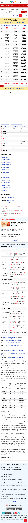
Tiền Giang (9, 357)
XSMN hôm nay (6, 157)
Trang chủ (3, 464)
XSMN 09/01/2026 (20, 22)
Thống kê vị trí (17, 467)
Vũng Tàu (13, 343)
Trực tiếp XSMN (6, 202)
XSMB (2, 5)
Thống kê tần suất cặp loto (7, 476)
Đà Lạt (21, 357)
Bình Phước (19, 353)
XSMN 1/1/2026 (6, 185)
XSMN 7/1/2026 (6, 170)
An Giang (14, 348)
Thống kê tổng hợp (16, 469)
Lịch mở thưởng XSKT (9, 338)
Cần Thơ (13, 345)
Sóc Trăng (19, 345)
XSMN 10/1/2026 (20, 88)
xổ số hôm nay (10, 200)
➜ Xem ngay (24, 12)
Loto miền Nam (5, 124)
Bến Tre (7, 343)
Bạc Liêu (18, 343)
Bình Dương (15, 25)
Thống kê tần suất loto (6, 474)
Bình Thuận (20, 348)
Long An (13, 353)
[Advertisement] (14, 108)
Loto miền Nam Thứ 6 (16, 124)
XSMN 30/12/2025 (6, 190)
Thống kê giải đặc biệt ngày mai (8, 479)
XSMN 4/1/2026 (6, 177)
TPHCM (8, 340)
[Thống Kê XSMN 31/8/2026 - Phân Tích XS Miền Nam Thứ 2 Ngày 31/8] (5, 224)
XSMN (7, 5)
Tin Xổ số (19, 479)
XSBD (16, 210)
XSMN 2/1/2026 (6, 182)
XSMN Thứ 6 (11, 22)
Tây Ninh (9, 348)
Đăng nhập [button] (24, 2)
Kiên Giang (15, 357)
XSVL (15, 206)
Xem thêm (14, 240)
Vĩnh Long (7, 25)
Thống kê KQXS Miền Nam (8, 219)
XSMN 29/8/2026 (6, 162)
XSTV (15, 213)
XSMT (12, 5)
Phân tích (10, 467)
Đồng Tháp (13, 340)
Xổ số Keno (3, 467)
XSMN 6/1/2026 (6, 172)
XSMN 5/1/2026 (6, 175)
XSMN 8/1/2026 (10, 88)
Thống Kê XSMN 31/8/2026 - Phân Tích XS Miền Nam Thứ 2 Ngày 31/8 (19, 224)
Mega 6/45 (23, 464)
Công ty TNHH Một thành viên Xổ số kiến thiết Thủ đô (12, 500)
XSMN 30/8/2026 (6, 159)
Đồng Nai (8, 345)
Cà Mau (19, 340)
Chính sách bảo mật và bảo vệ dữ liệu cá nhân (10, 501)
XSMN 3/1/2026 (6, 180)
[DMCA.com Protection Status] (6, 513)
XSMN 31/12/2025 (6, 187)
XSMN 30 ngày (10, 197)
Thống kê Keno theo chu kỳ (7, 472)
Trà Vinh (23, 25)
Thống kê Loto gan (5, 469)
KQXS (5, 206)
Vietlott (18, 5)
